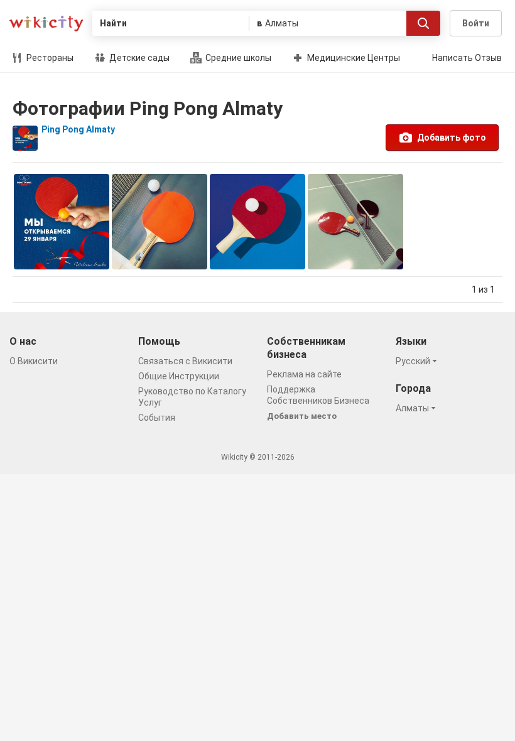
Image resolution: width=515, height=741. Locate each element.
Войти (475, 23)
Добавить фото (451, 138)
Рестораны (48, 58)
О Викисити (33, 361)
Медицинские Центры (352, 58)
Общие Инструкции (178, 376)
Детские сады (138, 58)
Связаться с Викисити (185, 361)
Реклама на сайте (304, 374)
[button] (418, 361)
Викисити (46, 23)
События (156, 418)
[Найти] (423, 23)
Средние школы (237, 58)
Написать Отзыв (467, 58)
